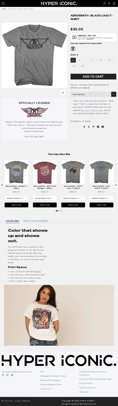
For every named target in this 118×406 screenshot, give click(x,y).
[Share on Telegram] (98, 126)
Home (4, 9)
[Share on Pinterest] (93, 126)
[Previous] (2, 185)
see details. (107, 38)
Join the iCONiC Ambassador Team (95, 379)
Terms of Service (87, 387)
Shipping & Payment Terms (53, 376)
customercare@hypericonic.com (17, 372)
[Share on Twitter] (89, 126)
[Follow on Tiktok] (12, 375)
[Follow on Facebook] (3, 375)
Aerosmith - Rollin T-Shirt (16, 187)
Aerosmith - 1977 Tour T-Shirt (73, 187)
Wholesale (84, 392)
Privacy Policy (86, 383)
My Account (7, 401)
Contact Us (45, 389)
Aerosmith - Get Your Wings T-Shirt (44, 187)
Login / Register (23, 401)
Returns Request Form (50, 384)
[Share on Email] (103, 126)
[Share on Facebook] (84, 126)
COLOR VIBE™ (13, 221)
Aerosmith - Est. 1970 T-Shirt (101, 187)
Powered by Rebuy (59, 213)
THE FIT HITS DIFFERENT (35, 221)
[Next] (115, 185)
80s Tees (85, 110)
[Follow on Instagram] (7, 375)
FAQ (42, 372)
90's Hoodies (97, 110)
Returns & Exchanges (50, 380)
